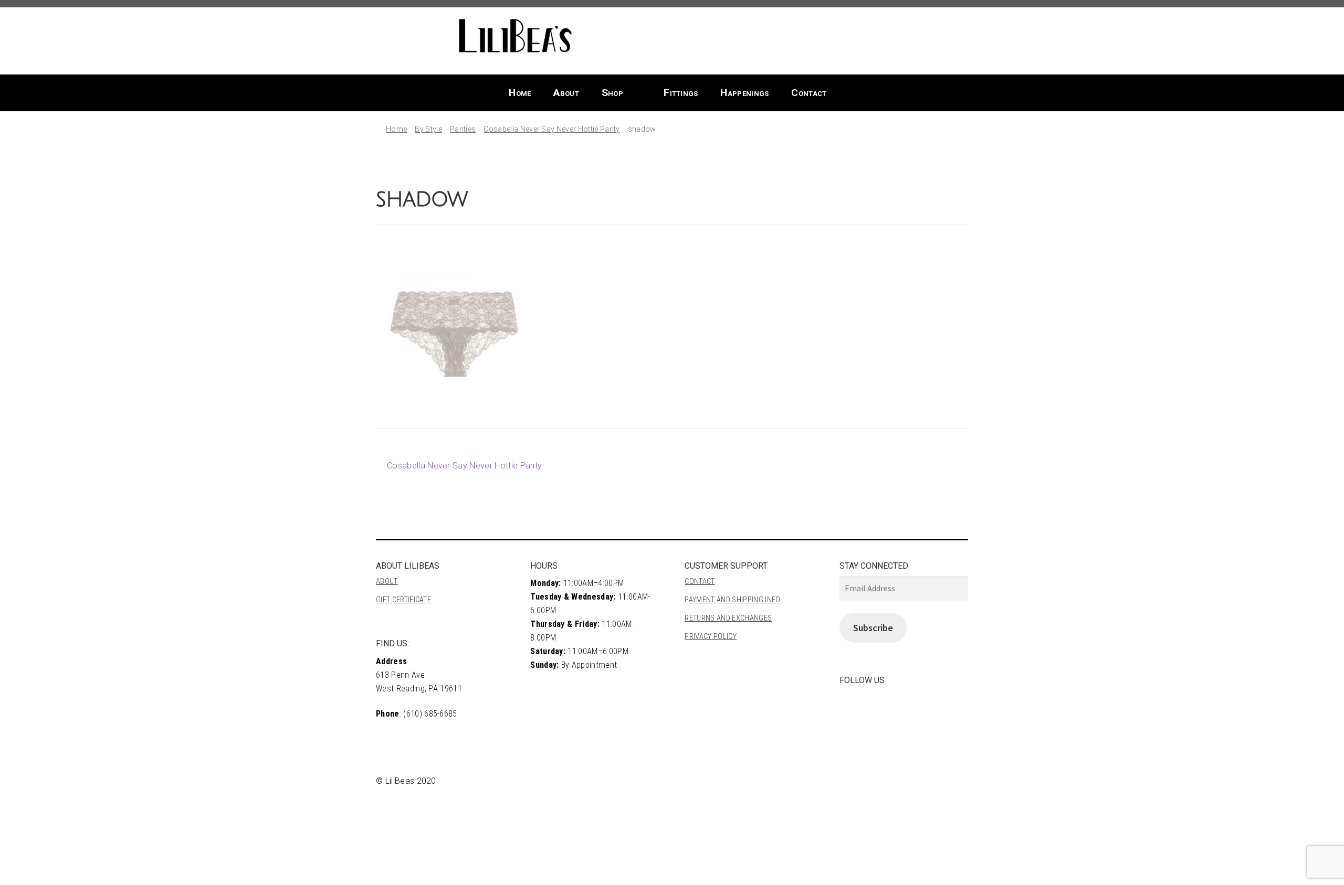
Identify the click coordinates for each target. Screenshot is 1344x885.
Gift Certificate (403, 599)
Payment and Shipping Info (732, 599)
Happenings (744, 93)
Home (520, 93)
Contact (808, 93)
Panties (463, 129)
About (566, 93)
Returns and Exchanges (728, 618)
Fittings (681, 93)
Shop (612, 93)
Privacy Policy (710, 636)
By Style (428, 129)
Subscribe (873, 628)
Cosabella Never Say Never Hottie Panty (552, 129)
